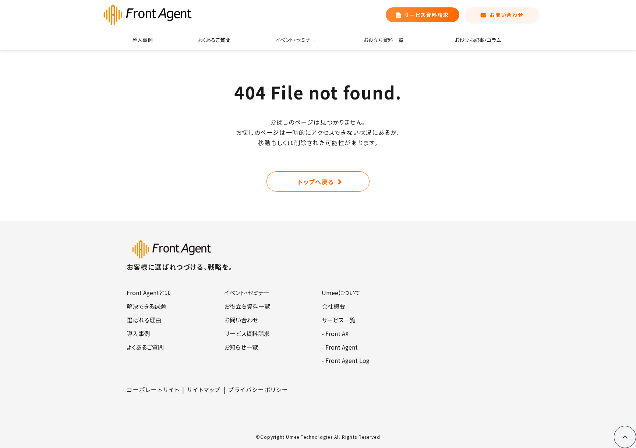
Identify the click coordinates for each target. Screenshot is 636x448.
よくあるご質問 (214, 39)
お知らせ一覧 (241, 347)
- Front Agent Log (346, 360)
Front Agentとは (148, 292)
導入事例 (142, 39)
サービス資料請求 (426, 14)
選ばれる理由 (144, 319)
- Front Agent (340, 347)
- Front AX (335, 333)
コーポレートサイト (153, 389)
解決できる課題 (146, 306)
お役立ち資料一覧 (383, 39)
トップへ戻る (316, 181)
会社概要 (333, 306)
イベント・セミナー (295, 39)
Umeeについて (341, 292)
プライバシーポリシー (258, 389)
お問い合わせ (506, 14)
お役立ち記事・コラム (478, 39)
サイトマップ (204, 389)
